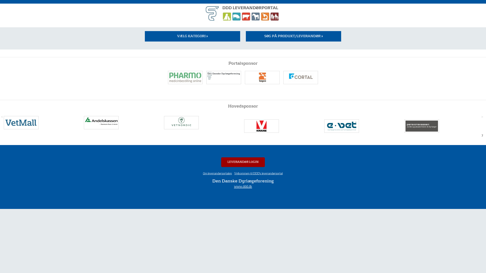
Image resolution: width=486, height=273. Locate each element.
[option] (43, 122)
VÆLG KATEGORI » (192, 36)
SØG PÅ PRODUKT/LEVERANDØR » (293, 36)
